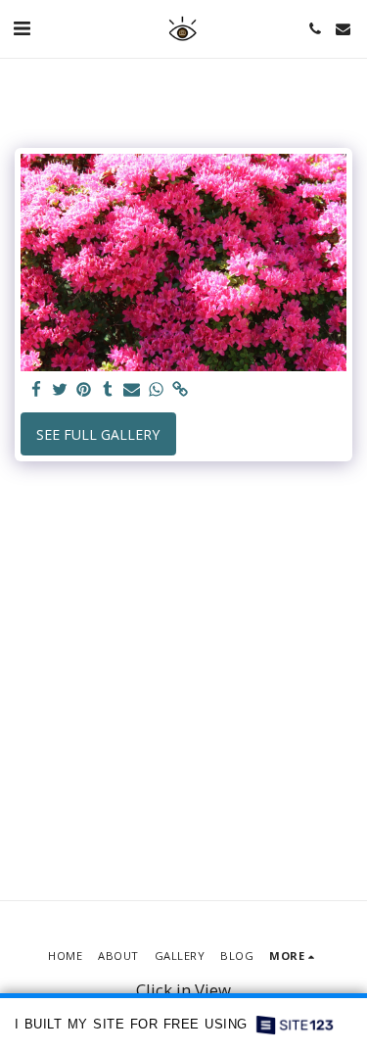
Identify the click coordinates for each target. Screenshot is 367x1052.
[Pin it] (84, 390)
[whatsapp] (156, 390)
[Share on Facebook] (36, 390)
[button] (21, 28)
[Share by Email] (132, 390)
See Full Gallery (98, 434)
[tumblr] (108, 390)
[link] (180, 390)
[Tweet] (60, 390)
